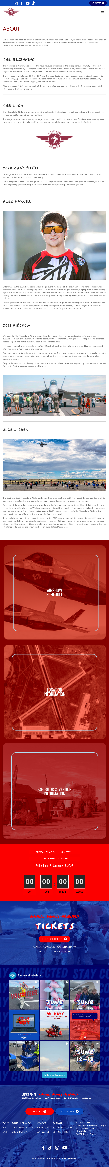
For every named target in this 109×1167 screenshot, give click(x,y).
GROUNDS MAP (19, 1132)
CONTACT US (42, 1132)
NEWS (5, 1132)
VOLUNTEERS (42, 1128)
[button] (24, 995)
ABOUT (5, 1123)
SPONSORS (42, 1123)
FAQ (4, 1128)
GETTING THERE (60, 1132)
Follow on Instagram (54, 1075)
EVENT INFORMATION (22, 1123)
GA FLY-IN (57, 1123)
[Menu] (102, 12)
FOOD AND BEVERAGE (22, 1128)
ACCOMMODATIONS (63, 1128)
